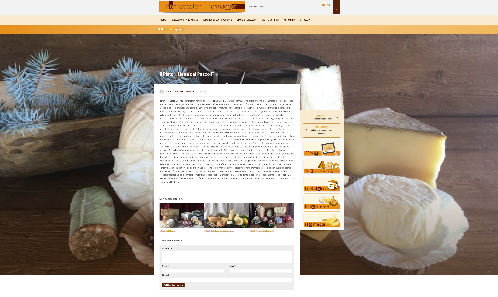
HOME (163, 20)
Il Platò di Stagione (170, 29)
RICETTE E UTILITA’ (270, 20)
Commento (167, 248)
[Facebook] (323, 4)
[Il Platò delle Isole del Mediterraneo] (226, 215)
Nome (165, 266)
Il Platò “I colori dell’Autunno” (261, 231)
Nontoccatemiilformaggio (181, 92)
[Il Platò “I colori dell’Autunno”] (271, 215)
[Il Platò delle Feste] (182, 215)
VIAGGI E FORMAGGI (246, 20)
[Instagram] (328, 4)
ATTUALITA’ (289, 20)
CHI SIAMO (305, 20)
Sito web (165, 275)
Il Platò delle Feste (167, 231)
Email (233, 266)
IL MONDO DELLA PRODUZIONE (217, 20)
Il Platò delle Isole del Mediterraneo (219, 231)
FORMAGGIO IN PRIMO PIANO (184, 20)
